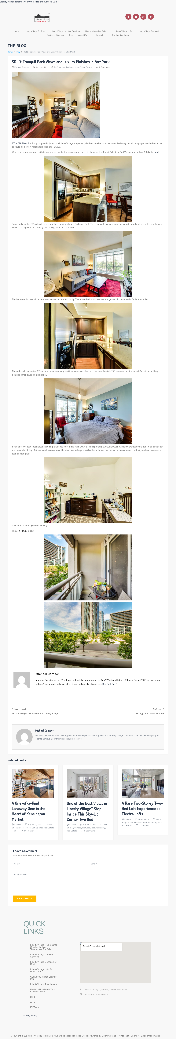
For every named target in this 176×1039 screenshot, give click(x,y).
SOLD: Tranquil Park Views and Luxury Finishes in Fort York (61, 61)
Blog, (56, 67)
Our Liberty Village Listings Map (43, 978)
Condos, (62, 67)
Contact (99, 35)
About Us (82, 35)
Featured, (19, 828)
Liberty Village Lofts (123, 31)
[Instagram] (143, 17)
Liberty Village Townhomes (43, 984)
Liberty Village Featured (148, 31)
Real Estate (86, 67)
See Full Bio (108, 684)
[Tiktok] (151, 17)
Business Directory (55, 35)
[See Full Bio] (117, 684)
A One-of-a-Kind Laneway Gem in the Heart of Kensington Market (28, 811)
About (33, 1002)
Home (16, 31)
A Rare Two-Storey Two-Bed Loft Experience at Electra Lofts (142, 808)
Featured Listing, (73, 67)
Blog (71, 35)
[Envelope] (136, 17)
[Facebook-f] (128, 17)
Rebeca (17, 825)
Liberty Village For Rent (34, 31)
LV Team (34, 1007)
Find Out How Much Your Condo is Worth (42, 990)
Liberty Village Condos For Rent (43, 963)
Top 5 (14, 831)
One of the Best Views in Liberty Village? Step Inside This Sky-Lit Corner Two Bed (87, 811)
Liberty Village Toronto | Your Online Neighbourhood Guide (29, 1)
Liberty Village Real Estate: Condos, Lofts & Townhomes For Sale (43, 947)
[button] (97, 31)
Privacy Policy (30, 1015)
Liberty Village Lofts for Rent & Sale (41, 970)
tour (156, 152)
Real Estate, (49, 828)
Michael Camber (21, 67)
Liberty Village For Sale (95, 31)
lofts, (41, 828)
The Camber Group (120, 35)
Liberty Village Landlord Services (65, 31)
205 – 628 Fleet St (21, 143)
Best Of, (159, 819)
